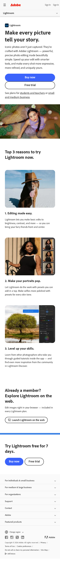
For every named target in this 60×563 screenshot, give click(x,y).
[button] (30, 532)
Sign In (48, 5)
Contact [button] (8, 508)
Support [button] (8, 501)
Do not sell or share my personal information (22, 550)
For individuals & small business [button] (19, 480)
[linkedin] (22, 537)
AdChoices (11, 554)
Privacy (43, 542)
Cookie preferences (24, 546)
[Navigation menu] (4, 5)
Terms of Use (10, 546)
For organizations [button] (13, 494)
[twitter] (17, 537)
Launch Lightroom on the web (28, 420)
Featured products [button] (13, 522)
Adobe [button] (8, 515)
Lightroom (8, 13)
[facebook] (6, 537)
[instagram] (11, 537)
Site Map (44, 550)
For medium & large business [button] (18, 487)
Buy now (30, 77)
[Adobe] (15, 5)
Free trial (30, 85)
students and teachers (32, 93)
